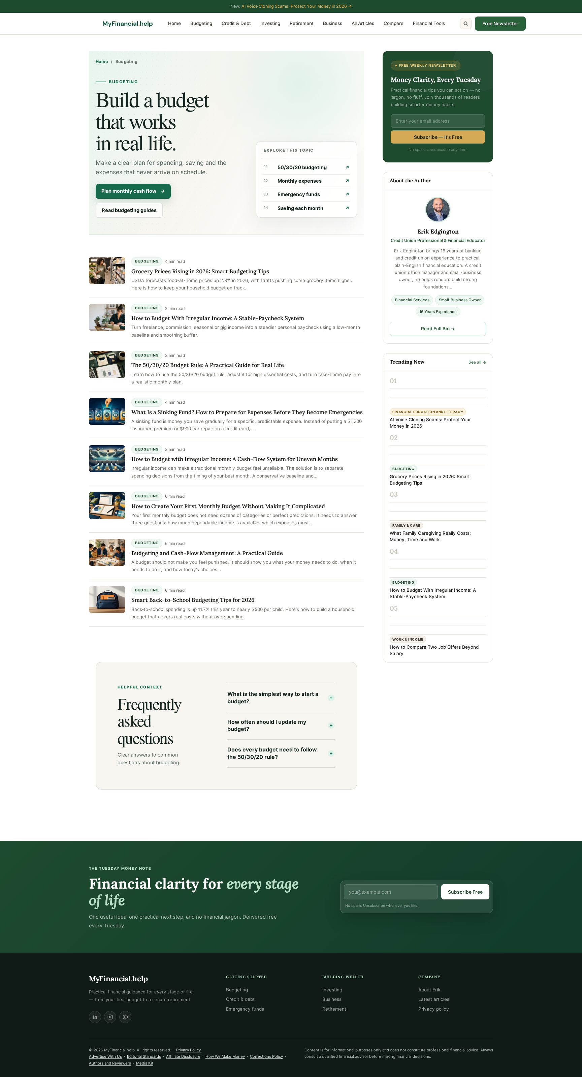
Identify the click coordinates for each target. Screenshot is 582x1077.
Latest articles (433, 999)
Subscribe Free (465, 892)
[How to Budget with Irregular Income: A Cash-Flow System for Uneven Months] (107, 458)
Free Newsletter (500, 23)
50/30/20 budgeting (306, 167)
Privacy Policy (188, 1050)
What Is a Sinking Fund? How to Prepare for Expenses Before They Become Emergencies (247, 412)
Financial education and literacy (427, 412)
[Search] (466, 23)
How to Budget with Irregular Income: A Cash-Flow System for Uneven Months (234, 459)
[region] (87, 1028)
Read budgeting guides (129, 210)
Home (174, 23)
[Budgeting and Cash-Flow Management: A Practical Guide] (107, 552)
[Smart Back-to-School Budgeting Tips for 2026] (107, 599)
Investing (270, 23)
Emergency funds (306, 194)
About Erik (429, 989)
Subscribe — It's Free (438, 137)
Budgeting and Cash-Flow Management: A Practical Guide (207, 553)
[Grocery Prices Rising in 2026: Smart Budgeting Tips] (107, 270)
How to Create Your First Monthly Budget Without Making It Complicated (228, 506)
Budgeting (201, 23)
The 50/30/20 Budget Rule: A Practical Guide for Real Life (207, 365)
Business (332, 23)
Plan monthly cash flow (133, 191)
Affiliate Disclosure (183, 1056)
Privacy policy (433, 1009)
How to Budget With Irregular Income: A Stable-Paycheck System (217, 318)
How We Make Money (225, 1056)
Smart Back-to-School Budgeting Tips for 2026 (193, 600)
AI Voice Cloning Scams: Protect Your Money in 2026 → (296, 6)
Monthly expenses (306, 181)
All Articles (363, 23)
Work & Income (407, 639)
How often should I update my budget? (266, 725)
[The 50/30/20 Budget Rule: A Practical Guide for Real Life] (107, 364)
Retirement (302, 23)
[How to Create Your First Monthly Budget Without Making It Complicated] (107, 505)
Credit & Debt (236, 23)
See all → (477, 362)
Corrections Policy (266, 1056)
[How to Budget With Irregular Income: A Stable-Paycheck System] (107, 317)
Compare (393, 23)
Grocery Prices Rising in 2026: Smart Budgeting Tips (200, 271)
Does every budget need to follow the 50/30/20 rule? (272, 753)
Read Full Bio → (438, 328)
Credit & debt (240, 999)
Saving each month (306, 208)
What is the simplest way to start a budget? (272, 697)
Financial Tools (429, 23)
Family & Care (406, 525)
